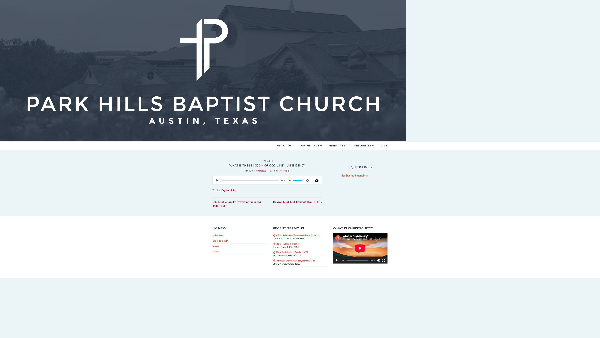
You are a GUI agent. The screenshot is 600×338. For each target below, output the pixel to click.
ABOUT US (284, 145)
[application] (360, 248)
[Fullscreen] (383, 260)
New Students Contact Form (354, 175)
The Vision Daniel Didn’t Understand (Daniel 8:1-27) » (297, 202)
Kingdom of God (228, 190)
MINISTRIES (337, 145)
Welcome (216, 246)
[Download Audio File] (317, 180)
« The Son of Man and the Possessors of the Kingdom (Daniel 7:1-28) (236, 203)
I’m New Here (217, 235)
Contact (215, 251)
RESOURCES (362, 145)
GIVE (384, 145)
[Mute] (378, 260)
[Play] (336, 260)
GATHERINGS (310, 145)
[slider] (249, 180)
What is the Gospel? (220, 240)
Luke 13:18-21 (284, 170)
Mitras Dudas (261, 170)
